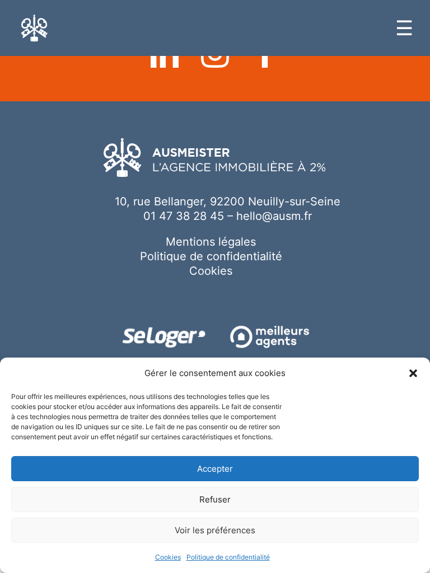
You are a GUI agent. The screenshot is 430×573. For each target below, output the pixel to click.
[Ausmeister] (34, 28)
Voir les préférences (215, 530)
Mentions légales (211, 241)
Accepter (215, 468)
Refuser (215, 499)
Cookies (168, 557)
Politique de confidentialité (228, 557)
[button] (413, 373)
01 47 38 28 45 (183, 216)
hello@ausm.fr (274, 216)
